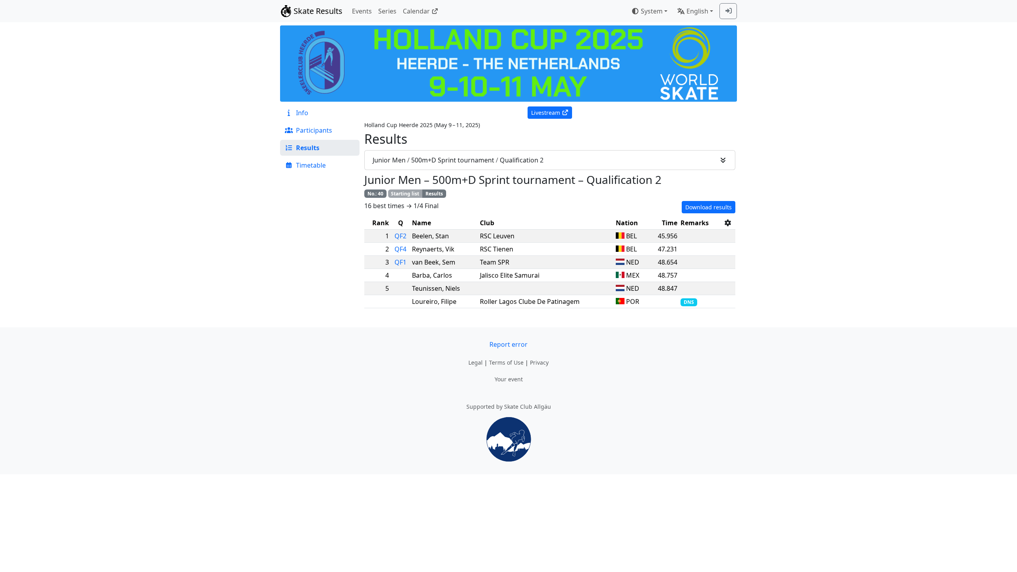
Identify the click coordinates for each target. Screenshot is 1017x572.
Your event (509, 379)
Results (434, 193)
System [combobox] (652, 11)
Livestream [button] (545, 112)
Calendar (416, 11)
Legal (475, 362)
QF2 (400, 236)
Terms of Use (506, 362)
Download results (708, 207)
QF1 (400, 262)
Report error (508, 344)
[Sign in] (728, 11)
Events (362, 11)
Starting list (405, 193)
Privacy (539, 362)
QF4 (400, 249)
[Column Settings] (728, 223)
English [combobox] (697, 11)
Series (387, 11)
